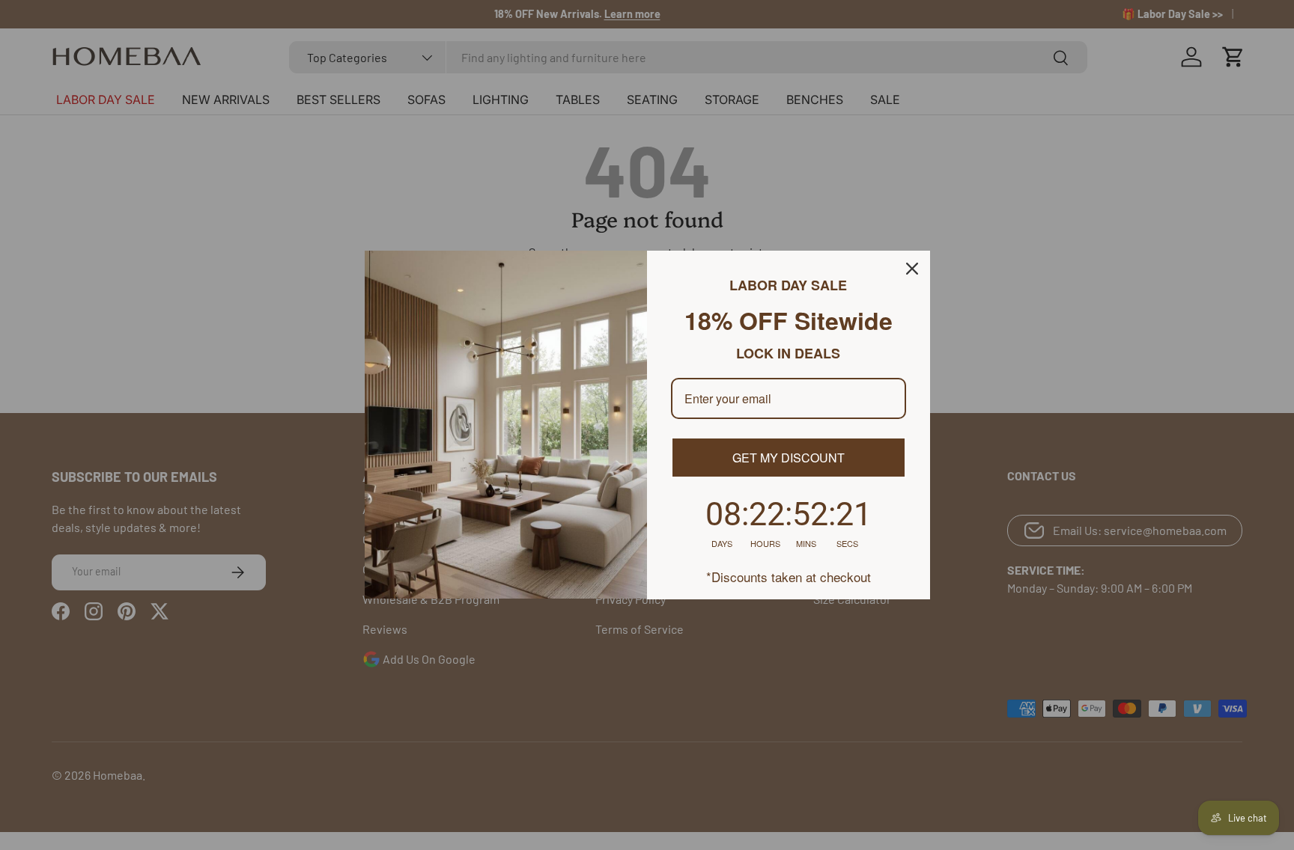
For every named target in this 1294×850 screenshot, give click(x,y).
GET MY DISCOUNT (788, 457)
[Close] (912, 269)
